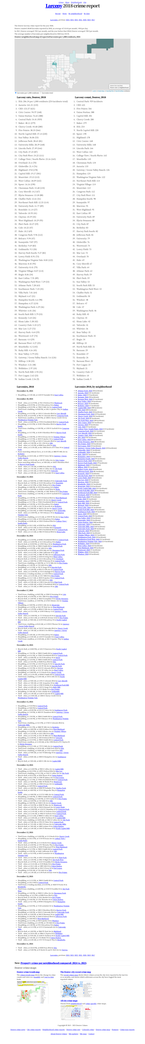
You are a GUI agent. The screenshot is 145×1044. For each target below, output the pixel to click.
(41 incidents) (89, 508)
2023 (72, 20)
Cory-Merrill (61, 414)
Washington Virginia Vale (27, 420)
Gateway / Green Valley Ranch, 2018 (91, 448)
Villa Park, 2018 (84, 533)
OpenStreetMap (119, 91)
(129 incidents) (92, 414)
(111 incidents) (91, 431)
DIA (54, 445)
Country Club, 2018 (85, 435)
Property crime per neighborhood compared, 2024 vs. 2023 (53, 963)
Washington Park (59, 544)
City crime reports (34, 1030)
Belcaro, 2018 (83, 404)
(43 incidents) (88, 425)
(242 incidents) (87, 437)
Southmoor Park (60, 710)
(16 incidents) (90, 435)
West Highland (61, 498)
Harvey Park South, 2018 (87, 463)
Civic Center (59, 460)
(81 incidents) (91, 471)
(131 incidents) (88, 393)
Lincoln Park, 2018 (85, 476)
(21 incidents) (90, 399)
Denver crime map (103, 1030)
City (84, 2)
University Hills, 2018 (86, 527)
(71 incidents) (89, 450)
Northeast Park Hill (61, 685)
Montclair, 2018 (83, 486)
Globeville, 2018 (84, 450)
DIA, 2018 (81, 437)
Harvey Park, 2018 (85, 461)
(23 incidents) (89, 446)
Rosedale (59, 483)
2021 (80, 20)
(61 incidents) (87, 454)
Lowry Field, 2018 (84, 478)
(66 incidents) (90, 433)
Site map (83, 1034)
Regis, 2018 (82, 499)
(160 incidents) (91, 527)
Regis (58, 489)
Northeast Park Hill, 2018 (87, 493)
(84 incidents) (89, 440)
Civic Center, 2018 (84, 423)
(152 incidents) (96, 429)
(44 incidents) (92, 537)
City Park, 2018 (83, 418)
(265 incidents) (91, 416)
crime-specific (91, 1004)
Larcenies (54, 20)
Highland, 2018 (83, 465)
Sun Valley (65, 517)
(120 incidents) (97, 448)
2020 (84, 20)
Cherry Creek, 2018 (85, 416)
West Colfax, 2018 (84, 546)
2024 (67, 20)
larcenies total (47, 93)
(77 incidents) (88, 406)
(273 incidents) (88, 395)
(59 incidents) (89, 497)
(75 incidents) (89, 524)
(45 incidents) (88, 404)
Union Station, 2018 (85, 522)
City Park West (57, 860)
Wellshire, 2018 (83, 544)
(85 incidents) (89, 418)
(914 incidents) (90, 516)
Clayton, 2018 (83, 425)
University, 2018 (84, 524)
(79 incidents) (92, 463)
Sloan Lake (61, 532)
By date (87, 14)
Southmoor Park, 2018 (86, 512)
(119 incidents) (89, 457)
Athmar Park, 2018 (85, 391)
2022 (76, 20)
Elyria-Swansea (62, 599)
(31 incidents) (88, 467)
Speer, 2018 (82, 514)
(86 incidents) (91, 442)
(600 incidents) (87, 410)
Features (115, 1030)
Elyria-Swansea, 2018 (86, 442)
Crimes (61, 2)
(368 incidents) (91, 522)
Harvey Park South (27, 464)
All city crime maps (68, 1001)
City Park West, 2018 (85, 421)
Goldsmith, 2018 (84, 452)
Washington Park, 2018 (86, 537)
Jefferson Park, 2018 (85, 471)
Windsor (55, 921)
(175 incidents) (89, 465)
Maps (67, 2)
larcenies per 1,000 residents (28, 93)
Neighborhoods (76, 2)
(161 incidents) (90, 476)
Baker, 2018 (82, 395)
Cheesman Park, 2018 (86, 414)
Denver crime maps (25, 968)
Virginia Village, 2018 (86, 535)
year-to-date (49, 977)
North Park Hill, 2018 (86, 491)
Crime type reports (127, 1030)
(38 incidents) (89, 531)
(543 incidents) (90, 444)
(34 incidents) (89, 401)
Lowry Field (60, 807)
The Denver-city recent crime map (75, 972)
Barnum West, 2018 (85, 399)
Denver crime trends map (28, 972)
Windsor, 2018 (83, 554)
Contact (91, 1034)
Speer (58, 658)
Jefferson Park (59, 555)
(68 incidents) (90, 478)
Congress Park (62, 416)
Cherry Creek (56, 500)
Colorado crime (88, 1030)
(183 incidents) (88, 514)
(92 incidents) (88, 482)
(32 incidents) (91, 512)
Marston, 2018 (83, 482)
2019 (89, 20)
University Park (61, 481)
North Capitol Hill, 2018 (87, 488)
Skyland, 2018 (83, 505)
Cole (64, 594)
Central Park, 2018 (85, 516)
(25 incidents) (88, 474)
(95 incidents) (91, 459)
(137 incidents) (89, 484)
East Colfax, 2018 (84, 440)
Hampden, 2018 (84, 457)
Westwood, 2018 (84, 550)
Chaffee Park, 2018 (85, 412)
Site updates (73, 1034)
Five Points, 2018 (84, 444)
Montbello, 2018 (84, 484)
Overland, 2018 (83, 495)
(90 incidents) (91, 548)
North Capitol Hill (63, 828)
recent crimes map (71, 975)
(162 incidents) (90, 423)
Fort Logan (59, 778)
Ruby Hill (56, 687)
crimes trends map (27, 975)
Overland (59, 559)
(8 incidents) (90, 469)
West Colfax (57, 557)
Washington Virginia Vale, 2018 (90, 541)
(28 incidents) (88, 397)
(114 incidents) (95, 541)
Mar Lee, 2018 (83, 480)
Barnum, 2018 (83, 397)
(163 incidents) (90, 546)
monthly (37, 977)
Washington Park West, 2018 (88, 539)
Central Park (57, 407)
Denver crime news (18, 1030)
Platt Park (58, 582)
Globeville (61, 511)
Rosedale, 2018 (83, 501)
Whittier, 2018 (83, 552)
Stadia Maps (101, 91)
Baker (56, 405)
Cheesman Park (58, 550)
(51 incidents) (94, 539)
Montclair (55, 605)
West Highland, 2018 (85, 548)
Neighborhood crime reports (53, 1030)
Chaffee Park (61, 788)
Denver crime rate (73, 1030)
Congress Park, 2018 (85, 431)
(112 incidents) (92, 535)
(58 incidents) (90, 391)
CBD (51, 443)
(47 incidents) (87, 427)
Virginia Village (59, 437)
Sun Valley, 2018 (84, 518)
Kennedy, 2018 (83, 474)
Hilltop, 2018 (82, 467)
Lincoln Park (56, 567)
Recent (58, 14)
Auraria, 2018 (83, 393)
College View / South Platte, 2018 (90, 429)
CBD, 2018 (81, 410)
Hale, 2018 (82, 454)
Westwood (58, 403)
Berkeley (21, 454)
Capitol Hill (59, 694)
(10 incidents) (89, 544)
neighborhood (76, 1004)
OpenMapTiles (110, 91)
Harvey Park (60, 572)
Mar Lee (59, 771)
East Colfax (58, 395)
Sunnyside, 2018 (84, 520)
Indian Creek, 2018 (85, 469)
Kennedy (57, 528)
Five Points (56, 485)
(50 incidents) (90, 412)
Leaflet (94, 91)
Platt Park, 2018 (84, 497)
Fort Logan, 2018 (84, 446)
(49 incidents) (91, 510)
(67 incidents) (88, 480)
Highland (57, 931)
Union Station (57, 775)
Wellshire (58, 933)
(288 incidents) (90, 408)
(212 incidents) (92, 488)
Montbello (22, 887)
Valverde (54, 471)
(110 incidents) (89, 486)
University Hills (24, 725)
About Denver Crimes (59, 1034)
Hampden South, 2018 (86, 459)
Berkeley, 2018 (83, 406)
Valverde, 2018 (83, 531)
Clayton (60, 668)
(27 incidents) (89, 501)
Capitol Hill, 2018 (84, 408)
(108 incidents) (91, 421)
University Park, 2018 (86, 529)
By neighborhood (75, 14)
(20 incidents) (88, 505)
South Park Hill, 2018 (86, 510)
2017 (93, 20)
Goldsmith (55, 691)
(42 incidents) (89, 503)
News (65, 14)
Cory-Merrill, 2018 (85, 433)
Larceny (54, 6)
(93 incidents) (89, 520)
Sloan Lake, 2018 (84, 508)
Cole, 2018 (81, 427)
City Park (58, 469)
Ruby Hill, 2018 (83, 503)
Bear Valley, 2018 (84, 401)
